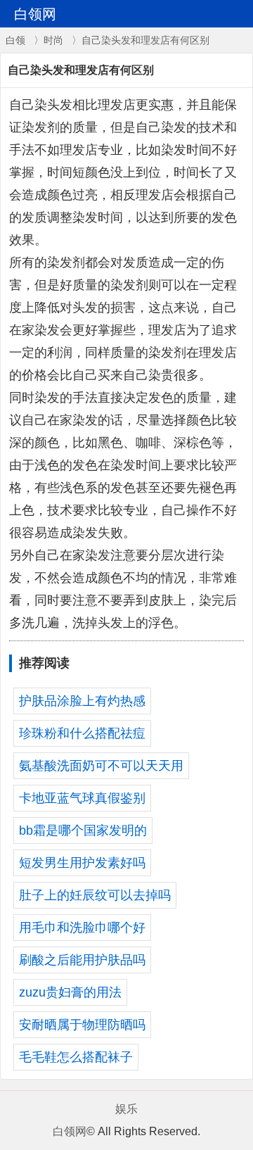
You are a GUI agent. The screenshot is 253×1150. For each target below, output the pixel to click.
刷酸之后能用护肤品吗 (82, 960)
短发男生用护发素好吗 (82, 863)
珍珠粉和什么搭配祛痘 (82, 733)
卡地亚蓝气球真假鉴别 (82, 798)
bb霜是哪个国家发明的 (83, 830)
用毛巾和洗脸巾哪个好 (82, 928)
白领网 (69, 1131)
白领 (15, 40)
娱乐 (126, 1109)
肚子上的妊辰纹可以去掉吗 (95, 895)
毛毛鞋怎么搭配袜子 (76, 1057)
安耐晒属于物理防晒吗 (82, 1025)
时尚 (53, 40)
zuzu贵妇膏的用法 (70, 992)
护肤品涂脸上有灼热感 (82, 701)
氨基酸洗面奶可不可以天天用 (101, 766)
